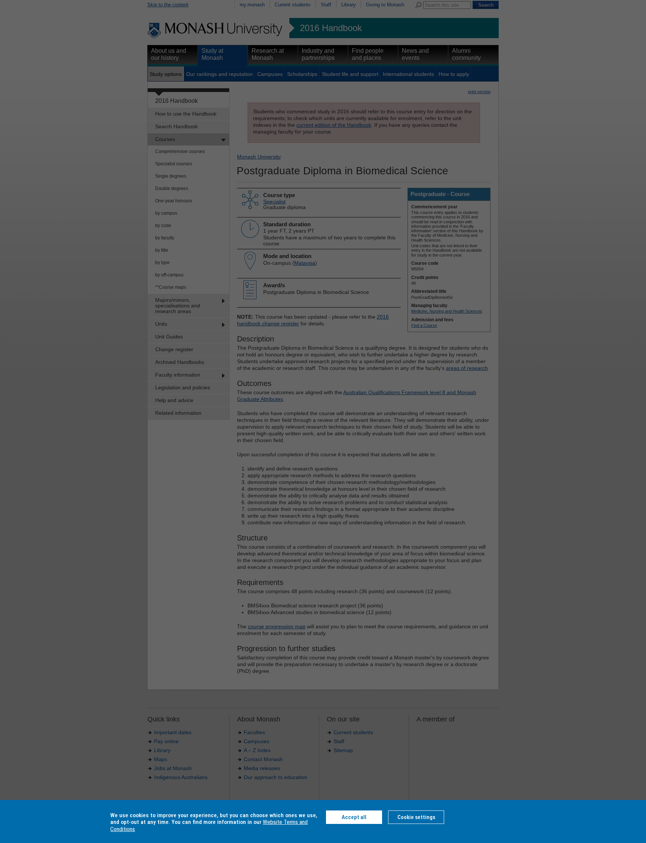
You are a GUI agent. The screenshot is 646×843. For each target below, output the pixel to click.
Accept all (354, 817)
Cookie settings (416, 817)
